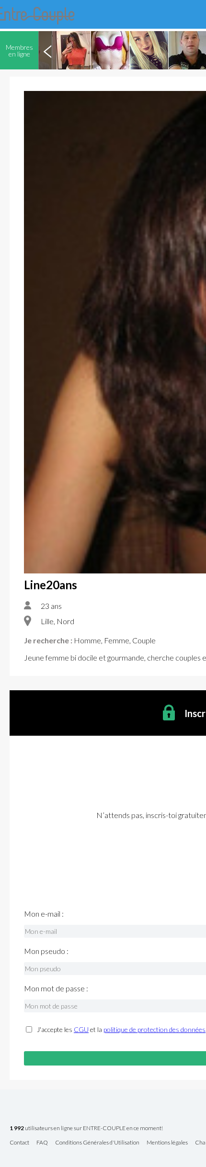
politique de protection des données (154, 1029)
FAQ (42, 1143)
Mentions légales (167, 1143)
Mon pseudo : (46, 951)
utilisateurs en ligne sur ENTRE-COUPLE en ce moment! (86, 1128)
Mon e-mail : (44, 914)
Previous (47, 50)
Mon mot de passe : (56, 988)
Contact (19, 1143)
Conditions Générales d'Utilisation (97, 1143)
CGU (81, 1029)
